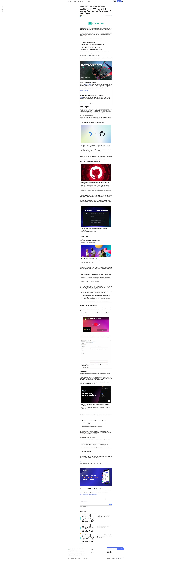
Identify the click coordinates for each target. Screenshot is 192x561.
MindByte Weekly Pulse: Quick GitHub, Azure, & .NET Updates (89, 5)
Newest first (108, 498)
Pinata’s (81, 97)
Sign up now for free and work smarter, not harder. (88, 494)
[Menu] (122, 1)
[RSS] (110, 552)
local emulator (86, 439)
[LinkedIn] (108, 552)
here (80, 461)
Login (115, 1)
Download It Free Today (84, 90)
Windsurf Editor (88, 84)
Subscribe (119, 1)
